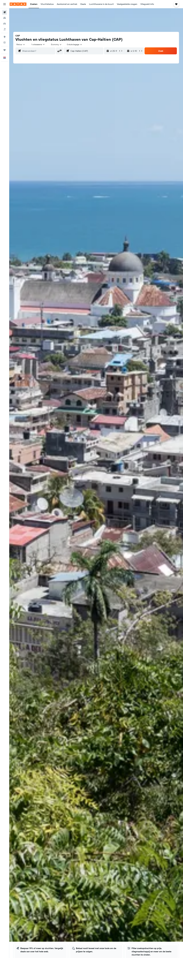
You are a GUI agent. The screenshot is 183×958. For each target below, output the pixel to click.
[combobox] (20, 44)
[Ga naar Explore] (4, 36)
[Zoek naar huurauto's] (4, 23)
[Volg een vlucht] (4, 42)
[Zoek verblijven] (4, 18)
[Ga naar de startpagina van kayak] (18, 4)
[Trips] (4, 50)
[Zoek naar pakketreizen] (4, 29)
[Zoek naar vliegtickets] (4, 12)
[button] (5, 4)
